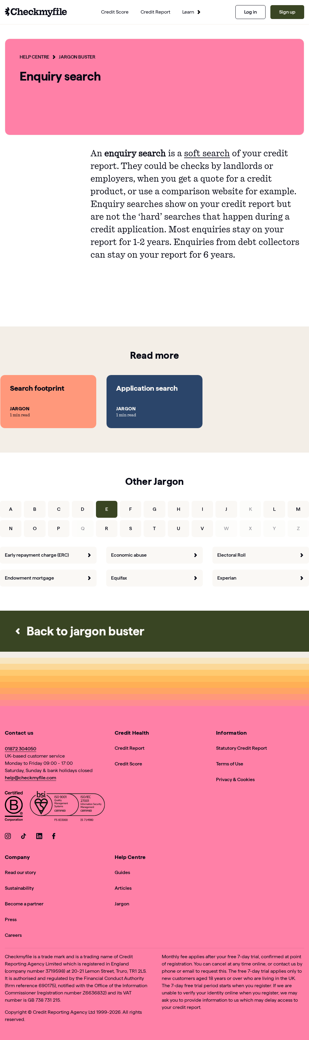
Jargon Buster (77, 56)
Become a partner (24, 903)
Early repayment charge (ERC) (37, 555)
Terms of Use (229, 763)
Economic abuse (129, 555)
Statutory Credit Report (241, 748)
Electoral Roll (231, 555)
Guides (122, 872)
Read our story (20, 872)
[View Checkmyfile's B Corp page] (14, 807)
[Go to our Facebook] (55, 837)
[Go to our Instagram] (8, 837)
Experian (226, 577)
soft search (207, 153)
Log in (250, 11)
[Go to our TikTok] (24, 837)
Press (11, 919)
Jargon (122, 903)
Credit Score (128, 763)
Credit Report (130, 748)
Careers (13, 935)
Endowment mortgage (29, 577)
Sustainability (19, 888)
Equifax (119, 577)
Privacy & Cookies (235, 779)
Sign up (287, 11)
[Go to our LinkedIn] (39, 837)
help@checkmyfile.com (30, 777)
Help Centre (34, 56)
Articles (123, 888)
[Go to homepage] (36, 12)
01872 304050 (20, 748)
